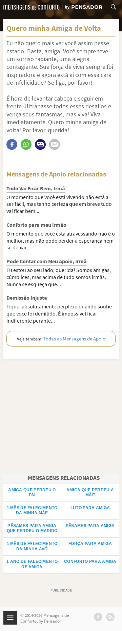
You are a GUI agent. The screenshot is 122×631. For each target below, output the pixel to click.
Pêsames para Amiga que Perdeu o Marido (32, 528)
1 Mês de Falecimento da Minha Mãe (32, 510)
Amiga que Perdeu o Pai (32, 493)
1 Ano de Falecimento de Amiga (32, 564)
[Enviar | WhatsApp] (26, 144)
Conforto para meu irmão (36, 224)
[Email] (54, 144)
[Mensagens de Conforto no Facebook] (98, 617)
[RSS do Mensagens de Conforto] (110, 617)
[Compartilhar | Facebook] (11, 144)
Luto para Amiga (90, 507)
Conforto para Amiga (90, 561)
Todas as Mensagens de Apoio (74, 338)
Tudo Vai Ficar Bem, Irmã (35, 188)
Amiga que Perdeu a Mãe (90, 493)
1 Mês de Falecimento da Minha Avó (32, 546)
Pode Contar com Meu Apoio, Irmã (46, 261)
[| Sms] (40, 144)
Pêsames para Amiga (90, 525)
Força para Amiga (90, 543)
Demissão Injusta (26, 297)
